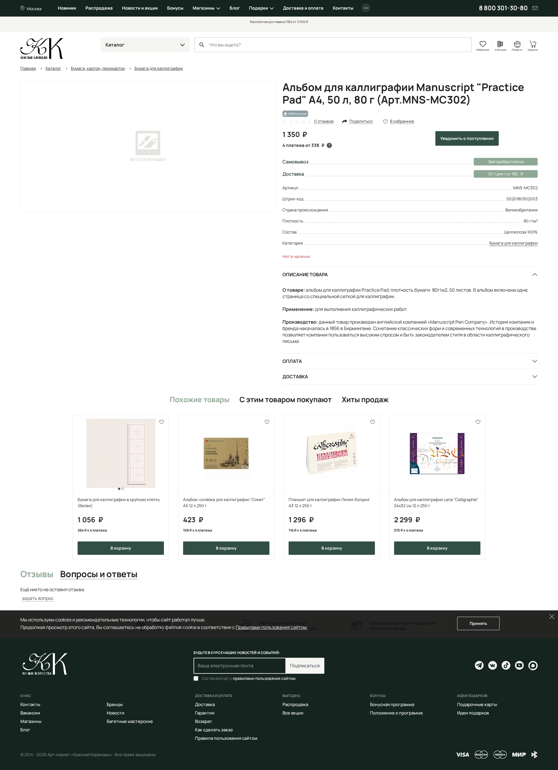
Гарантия (204, 713)
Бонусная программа (392, 704)
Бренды (115, 704)
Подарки (258, 8)
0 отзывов (324, 121)
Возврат (203, 721)
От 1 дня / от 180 (496, 174)
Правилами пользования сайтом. (272, 627)
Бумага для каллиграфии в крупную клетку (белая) (119, 502)
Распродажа (99, 8)
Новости (115, 713)
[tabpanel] (279, 594)
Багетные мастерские (130, 721)
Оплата (292, 361)
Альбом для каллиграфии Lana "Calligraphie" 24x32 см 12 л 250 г (436, 502)
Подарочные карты (477, 704)
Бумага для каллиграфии (513, 243)
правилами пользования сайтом (264, 678)
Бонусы (175, 8)
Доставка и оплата (303, 8)
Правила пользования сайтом (226, 738)
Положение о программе (396, 713)
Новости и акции (140, 8)
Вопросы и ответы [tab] (98, 574)
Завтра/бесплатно (506, 161)
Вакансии (30, 713)
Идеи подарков (473, 713)
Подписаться (305, 665)
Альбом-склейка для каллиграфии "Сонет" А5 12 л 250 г (224, 502)
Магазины (203, 8)
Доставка (295, 376)
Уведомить (467, 138)
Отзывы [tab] (36, 574)
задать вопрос (38, 598)
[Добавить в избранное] (162, 422)
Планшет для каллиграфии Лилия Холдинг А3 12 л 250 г (329, 502)
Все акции (292, 713)
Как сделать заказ (214, 730)
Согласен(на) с (249, 678)
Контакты (343, 8)
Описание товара (305, 274)
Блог (235, 8)
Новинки (67, 8)
